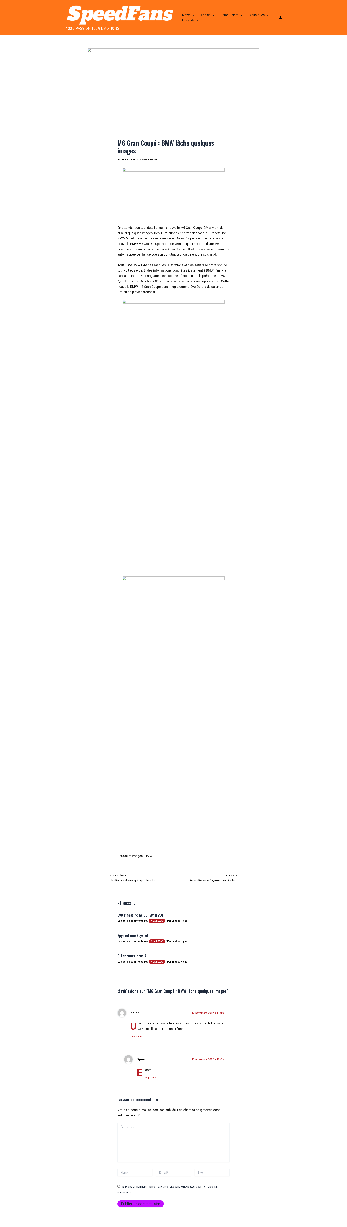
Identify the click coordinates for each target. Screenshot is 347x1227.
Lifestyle (188, 20)
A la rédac (157, 921)
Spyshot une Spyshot (133, 935)
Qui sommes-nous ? (131, 956)
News (186, 15)
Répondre (137, 1036)
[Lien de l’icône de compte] (280, 17)
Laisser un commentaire (132, 920)
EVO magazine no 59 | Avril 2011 (141, 915)
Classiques (257, 15)
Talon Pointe (230, 15)
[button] (192, 15)
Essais (206, 15)
